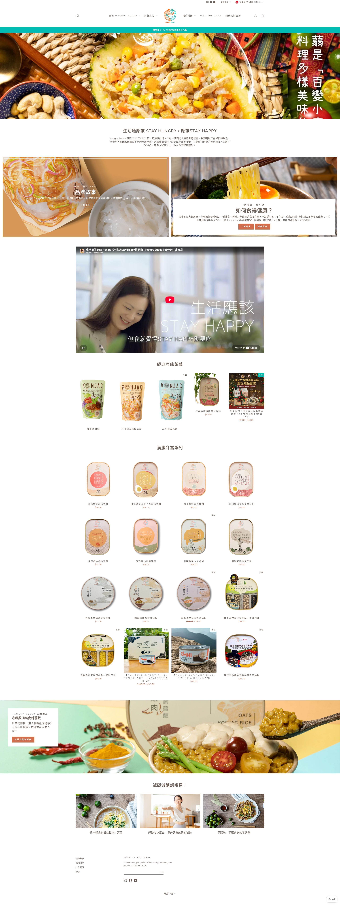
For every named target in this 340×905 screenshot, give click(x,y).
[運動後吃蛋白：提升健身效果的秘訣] (170, 811)
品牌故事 (80, 858)
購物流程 (80, 863)
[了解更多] (86, 197)
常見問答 (80, 867)
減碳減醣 (188, 15)
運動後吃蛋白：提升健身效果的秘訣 (170, 833)
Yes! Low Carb (211, 15)
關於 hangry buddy (123, 15)
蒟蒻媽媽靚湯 (233, 15)
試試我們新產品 (23, 739)
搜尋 (78, 871)
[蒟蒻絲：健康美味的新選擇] (233, 811)
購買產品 (262, 226)
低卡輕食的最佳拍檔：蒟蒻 (106, 833)
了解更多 (246, 226)
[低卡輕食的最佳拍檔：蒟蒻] (106, 811)
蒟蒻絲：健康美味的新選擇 (234, 833)
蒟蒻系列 (149, 15)
